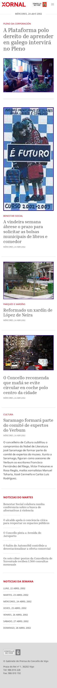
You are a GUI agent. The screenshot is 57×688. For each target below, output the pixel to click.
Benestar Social (13, 215)
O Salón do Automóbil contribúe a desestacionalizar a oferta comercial (27, 547)
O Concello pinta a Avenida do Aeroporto (22, 534)
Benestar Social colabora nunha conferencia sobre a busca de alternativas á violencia (24, 507)
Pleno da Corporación (17, 23)
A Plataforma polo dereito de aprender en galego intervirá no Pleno (28, 39)
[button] (52, 4)
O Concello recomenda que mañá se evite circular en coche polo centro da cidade (26, 385)
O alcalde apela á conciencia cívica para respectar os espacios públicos (26, 521)
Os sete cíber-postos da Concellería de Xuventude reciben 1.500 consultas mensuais (27, 561)
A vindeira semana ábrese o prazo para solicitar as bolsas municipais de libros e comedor (25, 231)
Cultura (8, 414)
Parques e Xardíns (14, 304)
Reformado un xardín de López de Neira (27, 312)
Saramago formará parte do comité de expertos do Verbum (28, 425)
